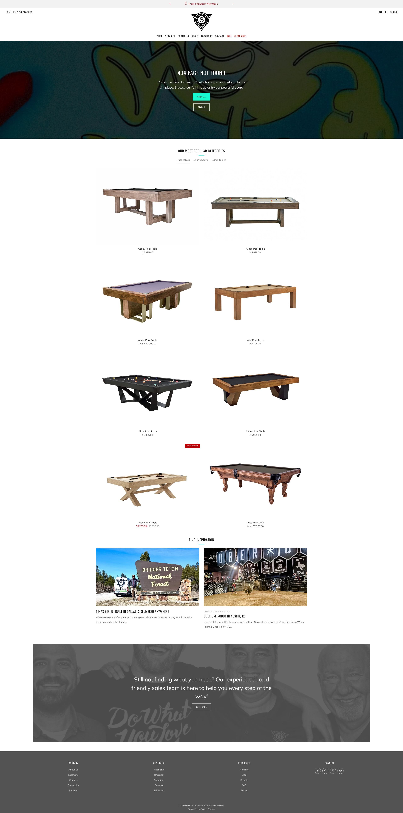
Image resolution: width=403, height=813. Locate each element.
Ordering (158, 774)
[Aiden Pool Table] (255, 206)
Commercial (208, 611)
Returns (159, 785)
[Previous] (170, 4)
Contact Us (201, 707)
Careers (73, 779)
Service (227, 611)
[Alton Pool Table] (147, 389)
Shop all (201, 96)
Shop (159, 36)
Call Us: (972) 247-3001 (19, 12)
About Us (73, 769)
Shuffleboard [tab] (200, 159)
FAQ (244, 785)
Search (394, 12)
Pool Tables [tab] (183, 159)
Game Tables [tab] (219, 159)
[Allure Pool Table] (147, 298)
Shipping (159, 779)
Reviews (73, 790)
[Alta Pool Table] (255, 298)
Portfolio (244, 769)
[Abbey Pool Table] (147, 206)
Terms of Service (208, 809)
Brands (244, 779)
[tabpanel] (201, 350)
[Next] (233, 4)
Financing (159, 769)
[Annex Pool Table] (255, 389)
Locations (73, 774)
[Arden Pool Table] (147, 480)
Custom (218, 611)
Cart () (383, 12)
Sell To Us (159, 790)
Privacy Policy (194, 809)
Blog (244, 774)
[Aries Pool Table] (255, 480)
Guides (244, 790)
